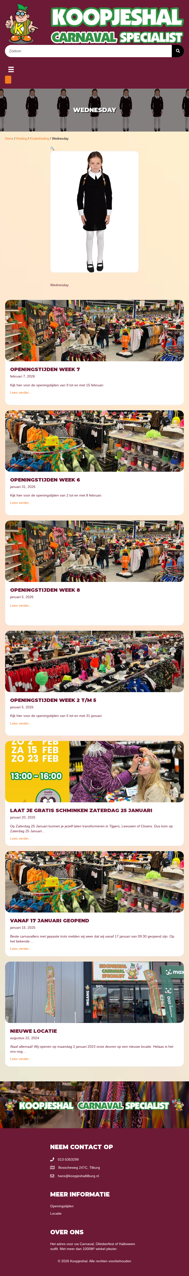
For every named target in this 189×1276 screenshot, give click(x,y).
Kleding (21, 138)
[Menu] (11, 69)
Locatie (56, 1213)
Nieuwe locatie (33, 1031)
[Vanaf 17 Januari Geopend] (94, 882)
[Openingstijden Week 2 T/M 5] (94, 661)
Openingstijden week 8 (45, 590)
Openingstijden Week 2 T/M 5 (53, 700)
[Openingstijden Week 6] (94, 441)
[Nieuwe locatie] (94, 992)
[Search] (178, 51)
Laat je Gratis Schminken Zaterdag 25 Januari (81, 810)
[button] (52, 148)
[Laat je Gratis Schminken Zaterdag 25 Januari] (94, 771)
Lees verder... (21, 392)
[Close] (8, 80)
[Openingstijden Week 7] (94, 330)
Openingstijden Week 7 (45, 369)
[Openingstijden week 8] (94, 551)
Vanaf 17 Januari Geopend (49, 921)
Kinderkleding (39, 138)
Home (9, 138)
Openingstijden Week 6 (45, 480)
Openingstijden (62, 1206)
